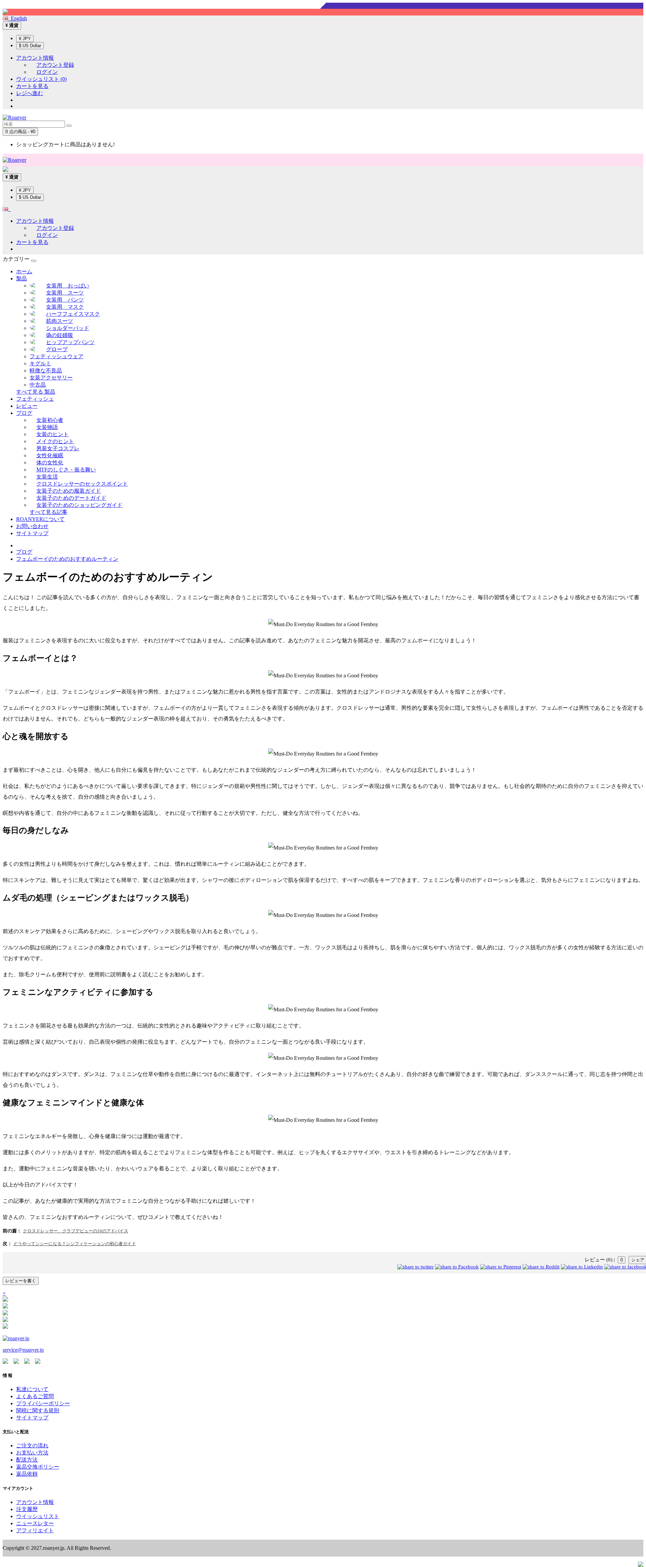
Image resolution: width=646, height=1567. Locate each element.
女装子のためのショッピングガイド (79, 505)
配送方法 (27, 1460)
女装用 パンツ (65, 300)
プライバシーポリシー (43, 1403)
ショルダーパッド (67, 328)
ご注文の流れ (32, 1445)
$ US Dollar (30, 45)
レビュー (27, 406)
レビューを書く (20, 1280)
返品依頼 (27, 1474)
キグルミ (40, 363)
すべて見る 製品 (35, 392)
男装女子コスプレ (57, 448)
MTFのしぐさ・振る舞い (66, 469)
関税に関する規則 (37, 1410)
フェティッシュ (35, 399)
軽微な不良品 (46, 370)
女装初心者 (49, 420)
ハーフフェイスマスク (73, 314)
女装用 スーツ (65, 293)
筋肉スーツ (59, 321)
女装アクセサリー (51, 377)
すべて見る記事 (48, 512)
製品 (21, 278)
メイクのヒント (55, 441)
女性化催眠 (49, 455)
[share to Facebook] (457, 1266)
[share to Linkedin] (582, 1266)
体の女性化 (49, 462)
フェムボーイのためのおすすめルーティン (67, 559)
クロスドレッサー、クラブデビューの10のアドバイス (75, 1230)
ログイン (47, 72)
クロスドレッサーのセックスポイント (82, 484)
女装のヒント (52, 434)
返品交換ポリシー (37, 1467)
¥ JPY (25, 38)
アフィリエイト (35, 1530)
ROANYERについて (40, 519)
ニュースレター (35, 1523)
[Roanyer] (16, 1338)
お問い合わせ (32, 526)
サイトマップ (32, 533)
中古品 (38, 385)
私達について (32, 1389)
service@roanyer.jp (23, 1350)
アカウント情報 (35, 1502)
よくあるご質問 (35, 1396)
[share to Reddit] (541, 1266)
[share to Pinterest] (500, 1266)
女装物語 (47, 427)
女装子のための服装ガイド (68, 491)
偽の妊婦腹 (59, 335)
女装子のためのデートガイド (71, 498)
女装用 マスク (65, 307)
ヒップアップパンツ (70, 342)
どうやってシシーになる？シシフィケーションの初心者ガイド (74, 1243)
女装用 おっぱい (67, 285)
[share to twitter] (415, 1266)
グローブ (57, 349)
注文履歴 (27, 1509)
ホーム (24, 271)
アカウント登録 (55, 65)
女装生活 (47, 477)
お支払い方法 (32, 1452)
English (17, 18)
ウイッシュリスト (37, 1516)
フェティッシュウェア (56, 356)
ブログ (24, 413)
